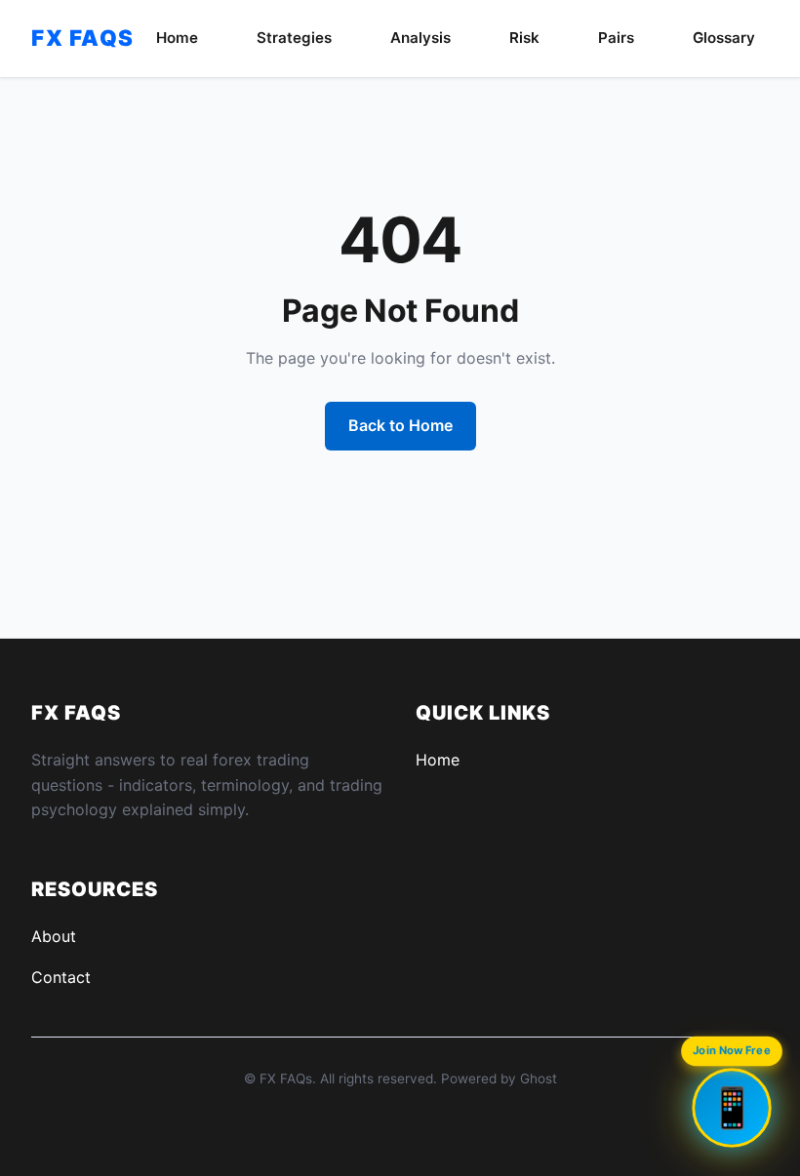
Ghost (538, 1078)
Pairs (616, 37)
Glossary (724, 37)
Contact (61, 977)
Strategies (294, 37)
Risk (524, 37)
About (53, 936)
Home (177, 37)
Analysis (420, 37)
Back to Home (400, 425)
